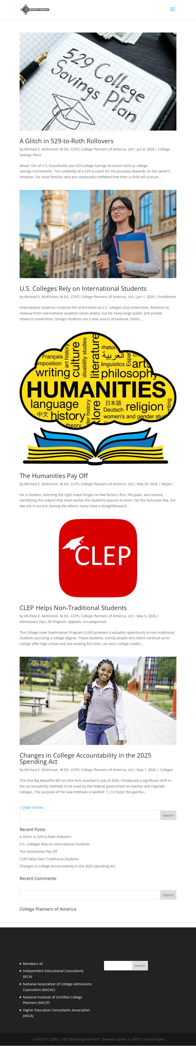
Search (168, 895)
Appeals (74, 621)
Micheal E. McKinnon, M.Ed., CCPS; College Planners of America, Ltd (78, 149)
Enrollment (167, 296)
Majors (167, 484)
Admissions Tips (33, 621)
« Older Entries (32, 807)
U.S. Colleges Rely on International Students (83, 288)
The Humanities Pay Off (54, 475)
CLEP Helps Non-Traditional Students (73, 607)
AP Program (57, 621)
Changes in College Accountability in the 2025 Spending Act (85, 758)
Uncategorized (94, 621)
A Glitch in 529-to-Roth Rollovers (67, 141)
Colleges (166, 769)
